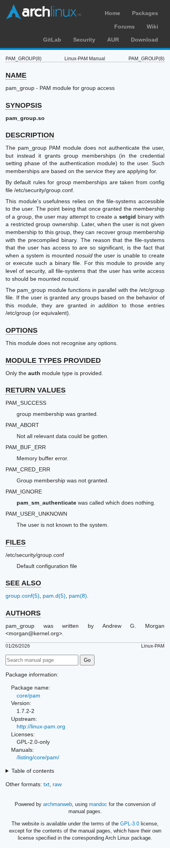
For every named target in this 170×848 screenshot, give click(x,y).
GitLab (52, 39)
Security (84, 39)
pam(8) (78, 596)
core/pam (28, 695)
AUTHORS (23, 613)
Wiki (152, 26)
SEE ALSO (23, 583)
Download (144, 39)
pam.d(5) (54, 596)
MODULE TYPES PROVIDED (53, 360)
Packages (145, 13)
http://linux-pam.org (41, 726)
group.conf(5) (23, 596)
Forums (124, 26)
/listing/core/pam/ (38, 757)
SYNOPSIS (24, 105)
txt (46, 784)
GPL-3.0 (129, 824)
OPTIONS (22, 330)
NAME (16, 75)
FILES (16, 542)
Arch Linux (43, 12)
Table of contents (32, 771)
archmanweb (57, 804)
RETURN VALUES (36, 390)
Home (112, 13)
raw (57, 784)
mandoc (98, 804)
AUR (113, 39)
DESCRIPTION (30, 135)
